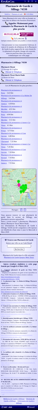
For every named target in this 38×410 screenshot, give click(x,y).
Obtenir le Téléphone (13, 72)
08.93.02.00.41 (11, 34)
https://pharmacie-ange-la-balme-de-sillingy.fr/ (14, 291)
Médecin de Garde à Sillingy (14, 399)
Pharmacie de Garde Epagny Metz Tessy (19, 257)
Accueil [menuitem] (31, 407)
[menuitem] (35, 1)
